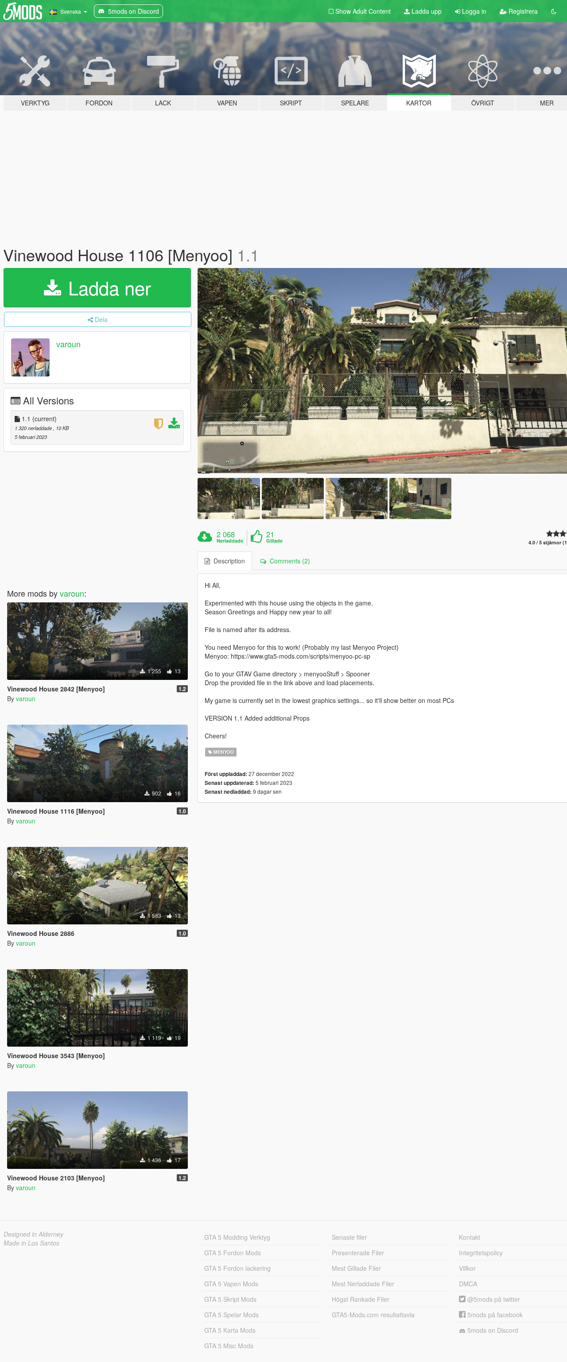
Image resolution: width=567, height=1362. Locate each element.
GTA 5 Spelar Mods (231, 1314)
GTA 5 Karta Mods (230, 1330)
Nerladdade (230, 540)
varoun (68, 343)
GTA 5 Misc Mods (228, 1345)
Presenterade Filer (358, 1252)
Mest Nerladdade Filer (363, 1283)
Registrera (522, 11)
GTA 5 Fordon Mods (232, 1252)
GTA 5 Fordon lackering (237, 1268)
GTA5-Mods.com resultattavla (373, 1314)
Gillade (274, 540)
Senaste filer (349, 1237)
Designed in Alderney (33, 1234)
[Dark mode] (553, 11)
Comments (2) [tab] (288, 560)
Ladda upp (426, 11)
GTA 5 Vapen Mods (231, 1283)
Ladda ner (107, 287)
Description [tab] (227, 560)
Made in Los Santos (31, 1242)
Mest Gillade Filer (356, 1268)
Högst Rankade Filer (360, 1299)
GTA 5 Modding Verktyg (237, 1237)
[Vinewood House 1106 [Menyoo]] (229, 498)
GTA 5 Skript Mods (230, 1299)
